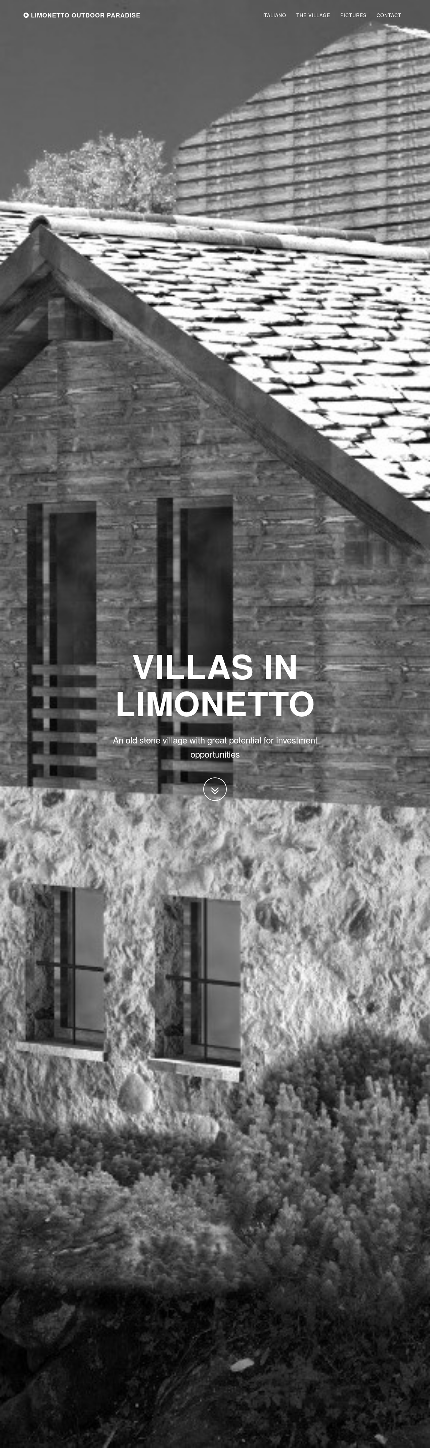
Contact (389, 15)
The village (313, 15)
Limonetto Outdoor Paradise (84, 15)
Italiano (274, 15)
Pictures (353, 15)
